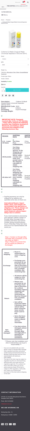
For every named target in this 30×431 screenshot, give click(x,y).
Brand (2, 56)
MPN (2, 62)
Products (8, 19)
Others (17, 72)
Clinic (14, 72)
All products (10, 72)
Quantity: (3, 87)
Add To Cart (17, 90)
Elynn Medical (7, 12)
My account (17, 2)
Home (2, 19)
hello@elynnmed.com (6, 403)
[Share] (2, 95)
